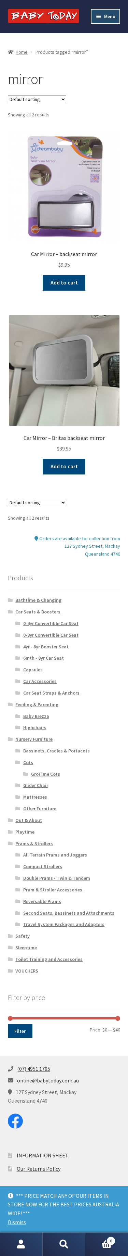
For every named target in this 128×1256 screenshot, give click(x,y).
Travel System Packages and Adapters (63, 924)
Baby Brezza (36, 716)
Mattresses (35, 797)
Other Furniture (39, 808)
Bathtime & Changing (38, 600)
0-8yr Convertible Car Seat (51, 635)
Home (22, 52)
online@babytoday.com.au (48, 1080)
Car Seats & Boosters (37, 612)
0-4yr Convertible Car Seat (51, 623)
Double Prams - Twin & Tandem (56, 878)
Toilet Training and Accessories (49, 959)
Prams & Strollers (34, 843)
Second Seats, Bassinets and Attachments (68, 913)
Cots (28, 762)
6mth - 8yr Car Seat (43, 658)
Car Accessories (40, 681)
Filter (20, 1031)
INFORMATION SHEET (43, 1155)
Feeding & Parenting (36, 704)
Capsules (33, 670)
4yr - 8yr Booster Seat (46, 647)
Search (64, 1244)
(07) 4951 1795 (33, 1068)
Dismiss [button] (17, 1222)
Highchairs (34, 727)
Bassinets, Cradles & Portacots (56, 751)
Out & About (28, 820)
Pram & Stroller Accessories (52, 890)
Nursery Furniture (34, 739)
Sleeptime (26, 947)
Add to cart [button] (64, 282)
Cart (98, 1238)
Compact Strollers (42, 866)
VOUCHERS (26, 971)
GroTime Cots (45, 774)
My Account (21, 1244)
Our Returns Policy (38, 1168)
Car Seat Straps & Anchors (51, 693)
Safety (22, 936)
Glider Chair (35, 785)
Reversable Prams (42, 901)
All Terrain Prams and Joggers (55, 855)
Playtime (24, 832)
